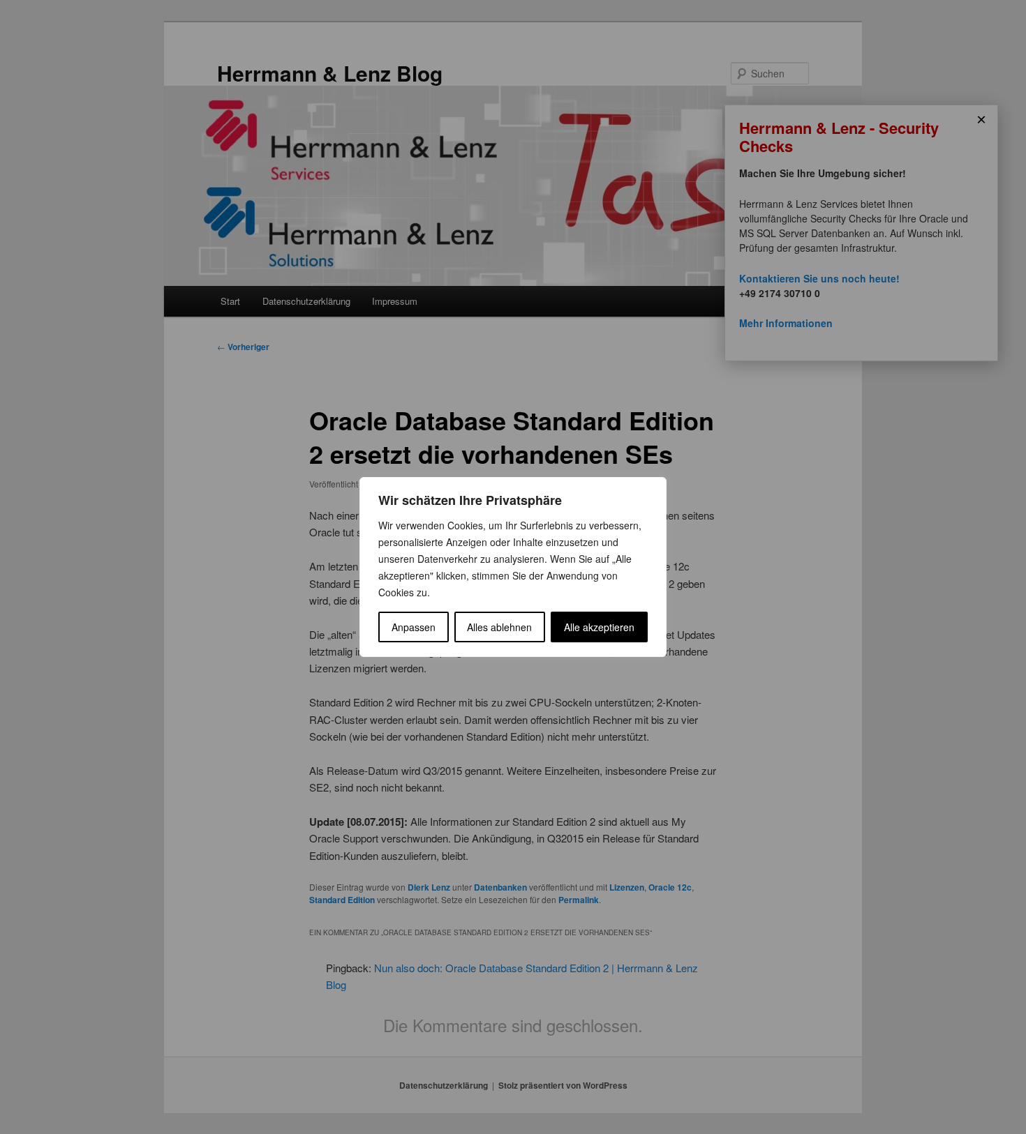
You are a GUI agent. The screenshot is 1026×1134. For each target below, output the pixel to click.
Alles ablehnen (499, 627)
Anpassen (414, 627)
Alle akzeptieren (599, 627)
